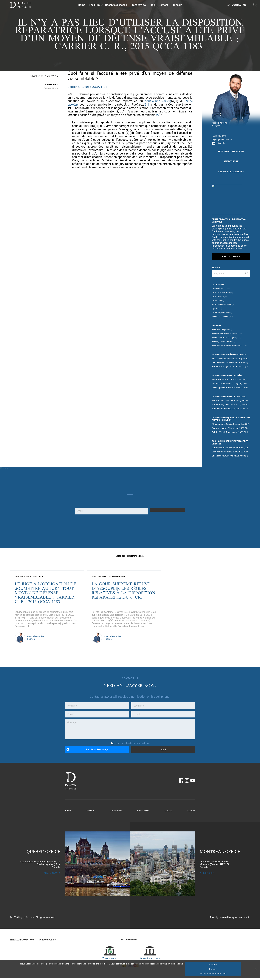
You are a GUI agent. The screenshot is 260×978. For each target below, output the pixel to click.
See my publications (231, 171)
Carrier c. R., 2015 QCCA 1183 (87, 87)
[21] (146, 104)
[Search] (247, 273)
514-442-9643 (207, 873)
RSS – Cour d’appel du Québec (228, 375)
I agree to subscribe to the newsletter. (132, 743)
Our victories (116, 810)
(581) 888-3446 (219, 136)
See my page (230, 161)
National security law (221, 304)
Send (163, 749)
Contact (163, 4)
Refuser (213, 969)
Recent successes (116, 4)
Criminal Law (51, 88)
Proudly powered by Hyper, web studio (230, 917)
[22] (157, 115)
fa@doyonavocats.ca (222, 139)
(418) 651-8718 (52, 873)
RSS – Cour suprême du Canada (229, 354)
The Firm (94, 4)
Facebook (181, 780)
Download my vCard (231, 151)
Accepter (213, 964)
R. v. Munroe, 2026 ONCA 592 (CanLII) (230, 404)
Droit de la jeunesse (221, 292)
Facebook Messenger (97, 749)
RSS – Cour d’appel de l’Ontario (229, 396)
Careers (168, 810)
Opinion (215, 308)
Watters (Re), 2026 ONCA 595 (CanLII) (230, 400)
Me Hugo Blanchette (221, 341)
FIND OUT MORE (231, 256)
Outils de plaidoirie (220, 312)
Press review (138, 4)
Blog (152, 4)
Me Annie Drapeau (220, 329)
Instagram (186, 780)
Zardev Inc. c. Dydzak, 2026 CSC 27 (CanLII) (232, 366)
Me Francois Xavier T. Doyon (225, 333)
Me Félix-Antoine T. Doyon (224, 337)
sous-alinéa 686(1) (158, 101)
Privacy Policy (47, 940)
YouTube (192, 780)
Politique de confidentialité (213, 973)
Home (81, 4)
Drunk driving (218, 300)
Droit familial (218, 296)
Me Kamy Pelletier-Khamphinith (226, 345)
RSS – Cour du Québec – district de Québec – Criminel (231, 419)
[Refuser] (256, 968)
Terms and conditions (22, 940)
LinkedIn (221, 143)
